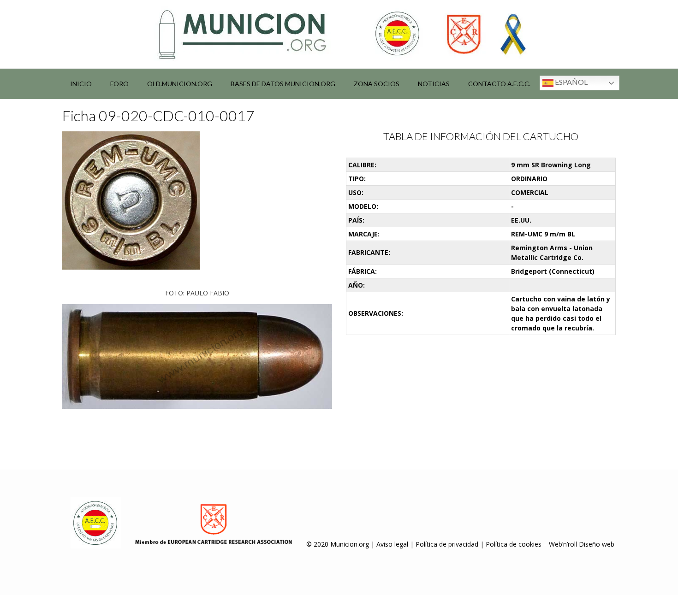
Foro (119, 84)
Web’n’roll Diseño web (581, 544)
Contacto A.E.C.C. (499, 84)
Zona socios (376, 84)
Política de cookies (513, 544)
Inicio (81, 84)
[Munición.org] (339, 34)
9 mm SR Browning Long (551, 164)
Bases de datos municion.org (283, 84)
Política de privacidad (447, 544)
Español (570, 81)
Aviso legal (392, 544)
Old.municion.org (179, 84)
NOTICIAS (434, 84)
